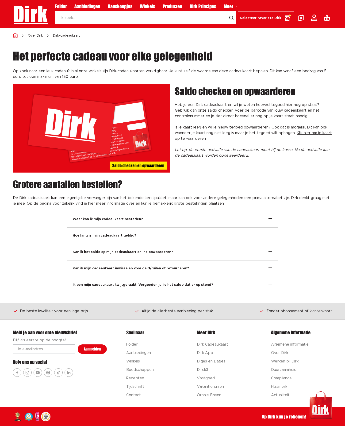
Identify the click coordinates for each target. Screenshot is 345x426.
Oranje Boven (209, 395)
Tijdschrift (135, 386)
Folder (61, 6)
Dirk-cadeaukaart (66, 35)
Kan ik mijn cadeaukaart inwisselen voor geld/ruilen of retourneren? (131, 268)
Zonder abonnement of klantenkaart (299, 311)
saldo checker (220, 110)
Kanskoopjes (120, 6)
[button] (266, 17)
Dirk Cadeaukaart (212, 344)
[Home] (15, 35)
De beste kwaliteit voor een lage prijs (54, 311)
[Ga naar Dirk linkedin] (69, 372)
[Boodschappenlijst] (328, 18)
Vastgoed (206, 378)
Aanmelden (92, 349)
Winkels (147, 6)
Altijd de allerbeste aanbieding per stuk (177, 311)
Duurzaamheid (283, 370)
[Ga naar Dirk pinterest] (48, 372)
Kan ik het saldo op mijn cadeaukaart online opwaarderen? (123, 252)
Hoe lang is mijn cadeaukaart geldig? (104, 235)
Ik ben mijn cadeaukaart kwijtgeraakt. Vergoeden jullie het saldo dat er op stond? (143, 285)
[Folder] (302, 18)
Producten (172, 6)
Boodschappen (140, 370)
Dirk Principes (203, 6)
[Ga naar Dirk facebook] (17, 372)
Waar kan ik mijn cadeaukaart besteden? (108, 219)
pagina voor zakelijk (56, 203)
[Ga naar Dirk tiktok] (58, 372)
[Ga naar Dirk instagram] (27, 372)
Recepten (135, 378)
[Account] (315, 18)
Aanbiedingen (87, 6)
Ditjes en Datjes (211, 361)
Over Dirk (35, 35)
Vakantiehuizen (210, 386)
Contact (133, 395)
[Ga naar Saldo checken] (91, 128)
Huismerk (279, 386)
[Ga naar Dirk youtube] (38, 372)
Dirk (30, 14)
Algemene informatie (290, 344)
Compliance (281, 378)
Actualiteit (280, 395)
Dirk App (205, 353)
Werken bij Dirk (285, 361)
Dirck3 (202, 370)
